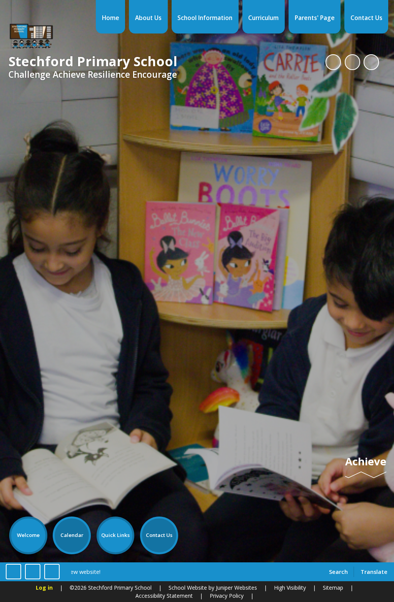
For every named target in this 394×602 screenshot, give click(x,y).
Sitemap (333, 587)
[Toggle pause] (13, 571)
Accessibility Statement (164, 595)
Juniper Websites (235, 587)
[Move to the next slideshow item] (371, 62)
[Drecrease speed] (32, 571)
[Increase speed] (52, 571)
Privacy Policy (227, 595)
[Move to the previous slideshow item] (352, 62)
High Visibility (290, 587)
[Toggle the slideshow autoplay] (333, 62)
